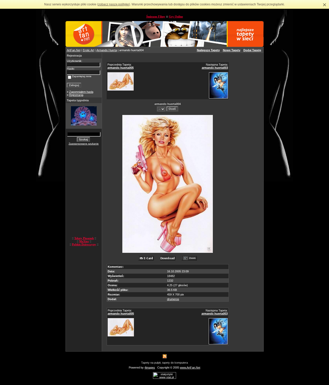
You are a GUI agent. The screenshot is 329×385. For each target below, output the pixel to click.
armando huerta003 (215, 67)
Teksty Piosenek (84, 238)
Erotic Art (88, 50)
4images (149, 367)
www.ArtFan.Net (190, 367)
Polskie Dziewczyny (84, 244)
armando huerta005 (120, 67)
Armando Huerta (106, 50)
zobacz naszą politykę (113, 4)
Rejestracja (76, 94)
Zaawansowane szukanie (84, 143)
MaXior (84, 241)
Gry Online (176, 16)
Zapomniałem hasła (81, 91)
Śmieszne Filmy (155, 16)
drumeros (173, 299)
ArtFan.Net (73, 50)
